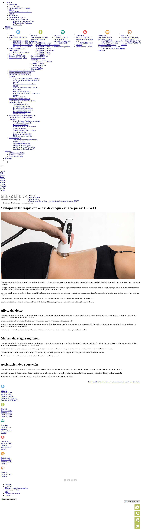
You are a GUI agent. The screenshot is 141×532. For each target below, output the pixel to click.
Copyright (8, 486)
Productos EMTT (6, 413)
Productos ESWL (6, 393)
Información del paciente (6, 432)
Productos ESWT (6, 394)
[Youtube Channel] (75, 481)
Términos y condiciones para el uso (16, 488)
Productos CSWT (6, 443)
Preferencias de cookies (12, 493)
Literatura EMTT (6, 416)
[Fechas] (137, 522)
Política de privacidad (12, 490)
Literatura (4, 429)
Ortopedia (4, 409)
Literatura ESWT (6, 414)
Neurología (4, 425)
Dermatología (5, 458)
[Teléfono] (137, 516)
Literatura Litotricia (7, 396)
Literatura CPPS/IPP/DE (9, 398)
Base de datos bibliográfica (9, 400)
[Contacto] (137, 510)
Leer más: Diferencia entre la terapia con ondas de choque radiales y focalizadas (114, 382)
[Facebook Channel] (68, 481)
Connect (7, 495)
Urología (4, 391)
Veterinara (4, 472)
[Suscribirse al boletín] (137, 528)
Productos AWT (6, 460)
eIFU (6, 492)
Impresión (8, 484)
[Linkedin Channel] (65, 481)
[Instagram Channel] (72, 481)
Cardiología (4, 442)
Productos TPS (6, 427)
